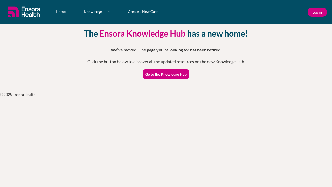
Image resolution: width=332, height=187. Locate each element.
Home (61, 11)
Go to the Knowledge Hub (166, 74)
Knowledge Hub (97, 11)
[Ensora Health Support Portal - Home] (24, 12)
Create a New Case (143, 11)
